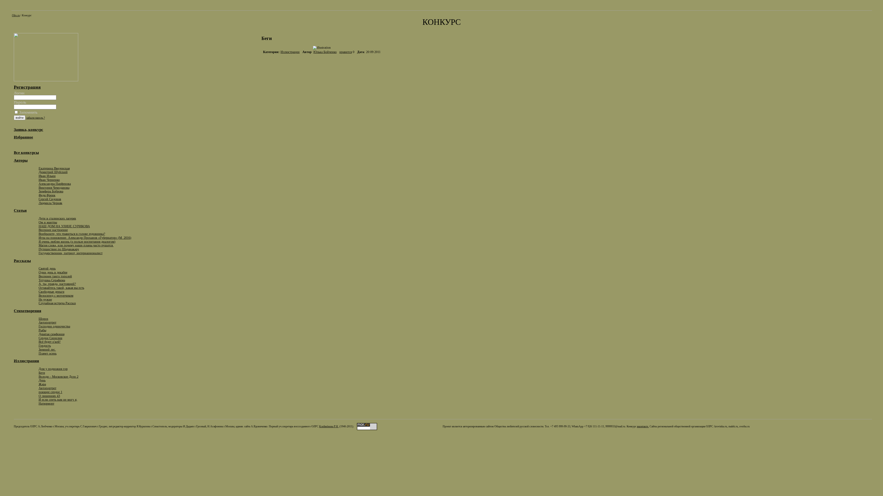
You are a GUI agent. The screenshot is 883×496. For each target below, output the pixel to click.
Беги (42, 373)
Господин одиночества (54, 326)
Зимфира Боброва (51, 191)
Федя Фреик (47, 195)
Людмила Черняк (50, 203)
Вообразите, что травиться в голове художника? (72, 234)
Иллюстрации (290, 52)
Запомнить (27, 112)
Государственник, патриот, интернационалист (71, 253)
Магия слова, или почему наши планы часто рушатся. (76, 245)
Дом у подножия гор (53, 369)
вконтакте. (643, 426)
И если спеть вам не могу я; (58, 399)
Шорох (43, 319)
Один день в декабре (53, 272)
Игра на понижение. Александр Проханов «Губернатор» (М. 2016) (85, 238)
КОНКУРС (441, 22)
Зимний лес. (47, 349)
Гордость (45, 345)
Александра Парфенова (55, 184)
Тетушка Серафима (52, 280)
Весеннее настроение (53, 230)
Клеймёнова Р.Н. (329, 426)
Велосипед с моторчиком (56, 295)
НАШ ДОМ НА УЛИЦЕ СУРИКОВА (64, 226)
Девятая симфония (51, 334)
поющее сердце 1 (50, 392)
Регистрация (27, 87)
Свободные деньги (51, 291)
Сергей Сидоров (50, 199)
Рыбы (42, 330)
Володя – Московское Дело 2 (58, 376)
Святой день (47, 268)
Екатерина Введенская (54, 168)
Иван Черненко (49, 180)
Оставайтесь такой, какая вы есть (61, 288)
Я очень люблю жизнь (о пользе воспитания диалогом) (77, 241)
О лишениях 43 (49, 396)
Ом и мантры (48, 222)
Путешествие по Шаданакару (59, 249)
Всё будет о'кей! (50, 342)
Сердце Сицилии (50, 338)
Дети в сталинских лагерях (57, 218)
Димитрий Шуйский (53, 172)
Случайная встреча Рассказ (57, 303)
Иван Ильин (47, 176)
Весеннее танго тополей (55, 276)
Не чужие (45, 299)
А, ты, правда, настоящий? (57, 284)
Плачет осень (48, 353)
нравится (345, 52)
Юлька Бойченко (325, 52)
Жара (42, 384)
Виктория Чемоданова (54, 187)
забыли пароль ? (35, 117)
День (42, 380)
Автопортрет (47, 322)
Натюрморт (46, 403)
